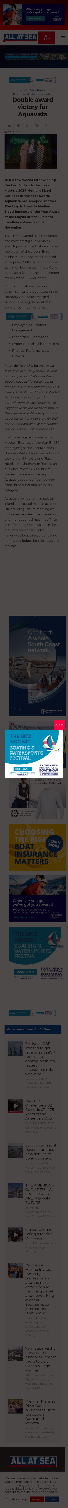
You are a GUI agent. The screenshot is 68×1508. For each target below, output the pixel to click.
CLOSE (59, 725)
